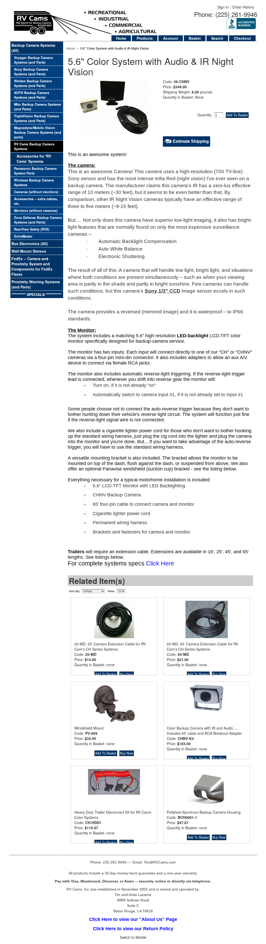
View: (111, 591)
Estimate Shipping (191, 141)
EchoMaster (23, 236)
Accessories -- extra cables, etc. (36, 201)
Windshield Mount (89, 728)
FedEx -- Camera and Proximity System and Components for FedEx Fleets (31, 266)
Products (145, 38)
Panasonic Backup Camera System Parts (35, 171)
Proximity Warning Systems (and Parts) (35, 284)
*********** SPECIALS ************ (36, 294)
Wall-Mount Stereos (28, 251)
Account (170, 38)
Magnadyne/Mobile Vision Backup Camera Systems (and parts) (37, 132)
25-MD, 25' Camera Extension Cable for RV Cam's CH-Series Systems (110, 646)
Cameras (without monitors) (36, 192)
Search (217, 38)
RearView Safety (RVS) (31, 229)
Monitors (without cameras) (35, 210)
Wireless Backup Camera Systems (34, 182)
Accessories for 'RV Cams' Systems (34, 158)
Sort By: (74, 591)
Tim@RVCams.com (160, 862)
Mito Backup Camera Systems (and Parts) (37, 106)
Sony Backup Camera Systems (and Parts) (31, 71)
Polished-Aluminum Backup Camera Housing (204, 812)
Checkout (242, 38)
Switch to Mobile (133, 937)
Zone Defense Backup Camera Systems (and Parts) (38, 220)
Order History (243, 7)
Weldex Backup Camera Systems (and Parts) (33, 83)
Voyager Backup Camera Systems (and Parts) (33, 60)
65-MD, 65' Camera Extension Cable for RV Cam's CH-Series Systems (202, 646)
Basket (195, 38)
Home (121, 38)
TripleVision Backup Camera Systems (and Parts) (36, 118)
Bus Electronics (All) (29, 243)
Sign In (223, 7)
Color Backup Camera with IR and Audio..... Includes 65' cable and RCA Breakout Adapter (204, 730)
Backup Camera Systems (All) (33, 48)
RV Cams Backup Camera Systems (34, 146)
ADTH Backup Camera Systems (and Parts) (31, 95)
